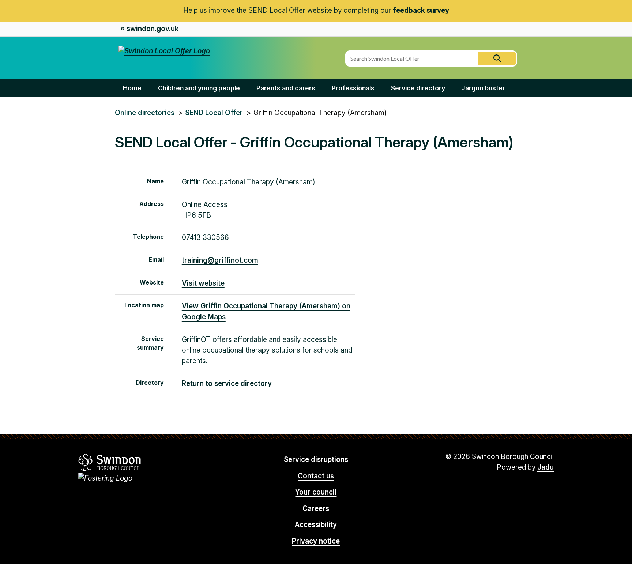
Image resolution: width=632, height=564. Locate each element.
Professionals (353, 88)
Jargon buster (483, 88)
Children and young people (199, 88)
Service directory (418, 88)
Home (132, 88)
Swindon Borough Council (110, 462)
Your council (315, 492)
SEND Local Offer (214, 113)
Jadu (545, 467)
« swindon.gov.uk (149, 29)
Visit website (203, 283)
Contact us (316, 476)
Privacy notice (316, 541)
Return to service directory (227, 383)
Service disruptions (316, 459)
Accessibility (316, 524)
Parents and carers (285, 88)
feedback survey (421, 10)
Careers (315, 508)
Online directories (144, 113)
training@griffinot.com (220, 260)
